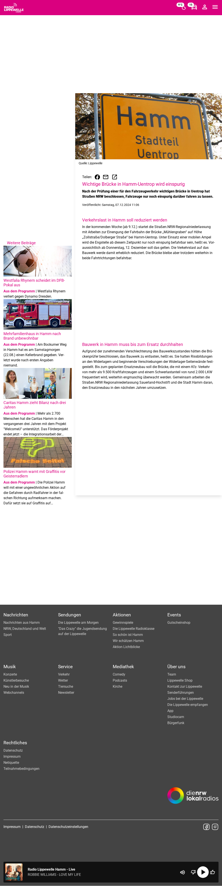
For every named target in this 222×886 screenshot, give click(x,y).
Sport (7, 635)
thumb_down (193, 872)
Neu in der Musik (16, 686)
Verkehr (64, 674)
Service (65, 666)
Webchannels (13, 693)
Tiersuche (65, 686)
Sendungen (69, 614)
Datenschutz (13, 750)
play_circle (203, 872)
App (170, 711)
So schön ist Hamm (128, 635)
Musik (9, 666)
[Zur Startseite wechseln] (13, 8)
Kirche (117, 686)
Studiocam (175, 717)
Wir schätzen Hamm (128, 641)
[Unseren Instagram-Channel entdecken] (215, 826)
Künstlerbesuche (16, 680)
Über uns (176, 666)
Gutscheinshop (178, 623)
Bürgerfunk (175, 723)
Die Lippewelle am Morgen (78, 623)
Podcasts (120, 680)
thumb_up (212, 872)
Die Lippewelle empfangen (187, 705)
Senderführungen (180, 693)
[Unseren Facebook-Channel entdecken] (206, 826)
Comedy (119, 674)
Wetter (63, 680)
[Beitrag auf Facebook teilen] (97, 177)
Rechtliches (15, 742)
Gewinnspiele (123, 623)
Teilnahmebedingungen (21, 769)
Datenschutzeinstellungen (68, 827)
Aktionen (122, 614)
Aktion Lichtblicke (126, 647)
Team (171, 674)
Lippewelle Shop (180, 680)
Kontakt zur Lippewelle (184, 686)
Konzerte (10, 674)
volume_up (183, 872)
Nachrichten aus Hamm (21, 623)
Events (174, 614)
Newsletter (66, 693)
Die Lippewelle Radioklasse (133, 629)
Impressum (12, 756)
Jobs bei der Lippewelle (185, 699)
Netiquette (11, 763)
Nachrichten (15, 614)
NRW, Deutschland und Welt (24, 629)
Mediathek (123, 666)
